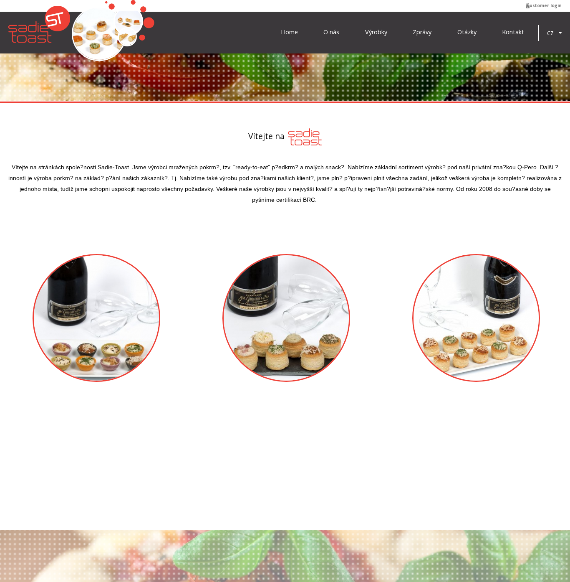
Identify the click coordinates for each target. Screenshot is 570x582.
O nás (331, 32)
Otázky (467, 32)
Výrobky (376, 32)
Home (289, 32)
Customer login (544, 5)
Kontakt (513, 32)
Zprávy (422, 32)
